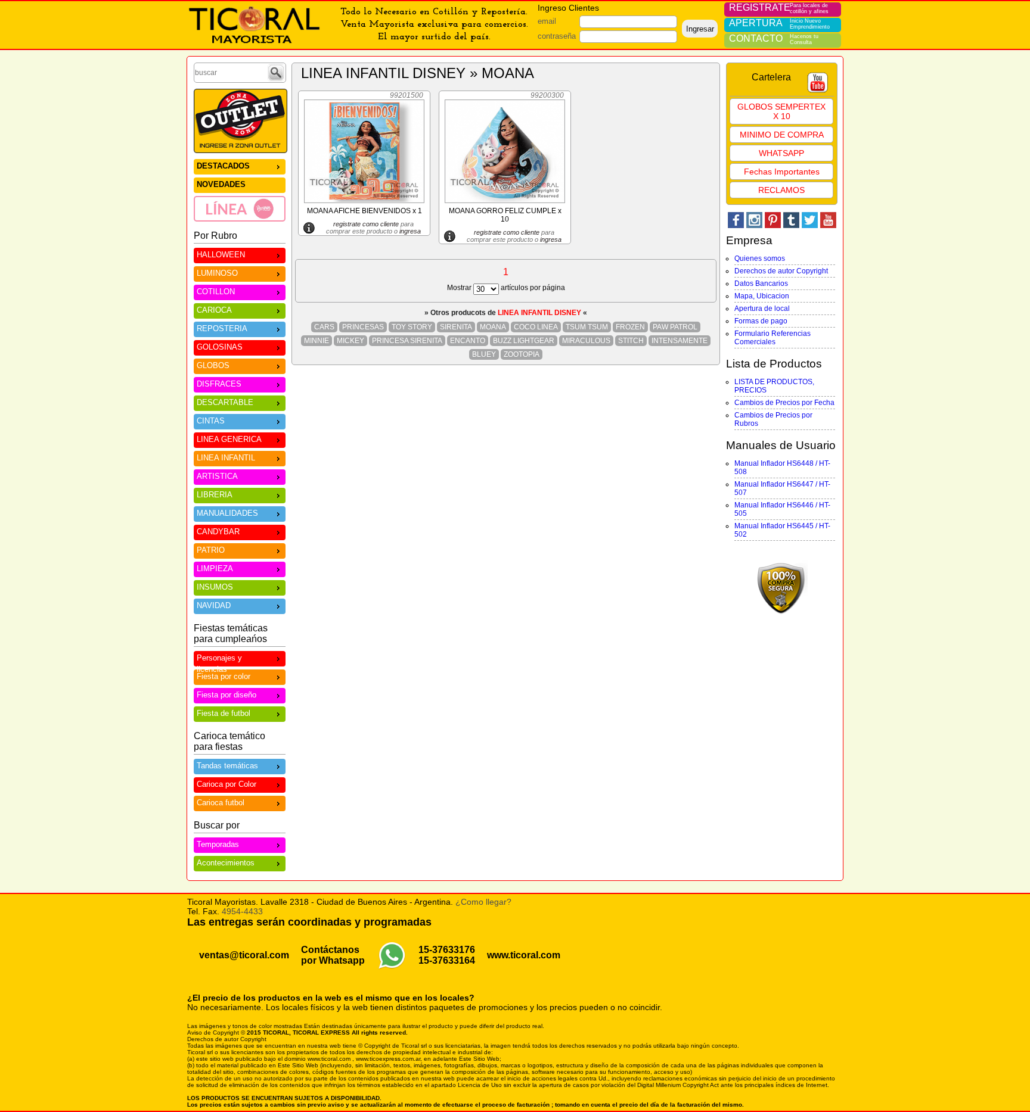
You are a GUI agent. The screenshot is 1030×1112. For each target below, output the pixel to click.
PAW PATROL (675, 327)
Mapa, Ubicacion (761, 296)
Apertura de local (762, 308)
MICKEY (350, 341)
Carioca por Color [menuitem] (226, 784)
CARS (324, 327)
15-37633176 (446, 950)
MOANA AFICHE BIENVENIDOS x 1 (364, 211)
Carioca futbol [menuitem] (220, 802)
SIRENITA (456, 327)
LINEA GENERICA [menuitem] (229, 439)
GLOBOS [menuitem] (213, 365)
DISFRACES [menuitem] (219, 383)
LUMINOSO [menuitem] (217, 273)
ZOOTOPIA (521, 354)
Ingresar (700, 28)
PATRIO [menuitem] (211, 550)
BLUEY (484, 354)
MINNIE (316, 341)
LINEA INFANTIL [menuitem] (226, 457)
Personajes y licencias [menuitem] (219, 659)
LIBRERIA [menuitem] (214, 494)
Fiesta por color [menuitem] (223, 676)
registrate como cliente (366, 224)
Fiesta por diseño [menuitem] (226, 694)
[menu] (240, 190)
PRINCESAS (363, 327)
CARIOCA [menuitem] (214, 310)
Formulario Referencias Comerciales (772, 337)
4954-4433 (242, 911)
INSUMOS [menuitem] (215, 587)
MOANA (493, 327)
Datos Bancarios (761, 283)
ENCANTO (467, 341)
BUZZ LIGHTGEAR (523, 341)
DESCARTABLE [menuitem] (225, 402)
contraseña (557, 36)
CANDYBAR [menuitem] (218, 531)
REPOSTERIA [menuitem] (222, 328)
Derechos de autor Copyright (781, 271)
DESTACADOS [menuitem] (223, 165)
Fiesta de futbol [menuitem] (223, 713)
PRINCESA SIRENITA (407, 341)
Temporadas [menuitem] (218, 844)
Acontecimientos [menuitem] (226, 862)
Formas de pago (760, 321)
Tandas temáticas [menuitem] (227, 765)
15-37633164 (446, 960)
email (547, 21)
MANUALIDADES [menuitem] (227, 513)
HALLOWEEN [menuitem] (221, 254)
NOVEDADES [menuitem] (221, 184)
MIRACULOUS (586, 341)
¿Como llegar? (483, 902)
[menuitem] (240, 208)
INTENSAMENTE (679, 341)
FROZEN (630, 327)
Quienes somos (759, 258)
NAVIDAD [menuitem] (214, 605)
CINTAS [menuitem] (211, 420)
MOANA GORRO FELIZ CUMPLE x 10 (505, 215)
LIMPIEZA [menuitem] (215, 568)
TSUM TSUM (587, 327)
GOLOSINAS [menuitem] (220, 346)
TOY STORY (412, 327)
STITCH (631, 341)
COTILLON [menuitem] (216, 291)
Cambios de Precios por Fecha (784, 402)
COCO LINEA (536, 327)
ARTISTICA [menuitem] (217, 476)
